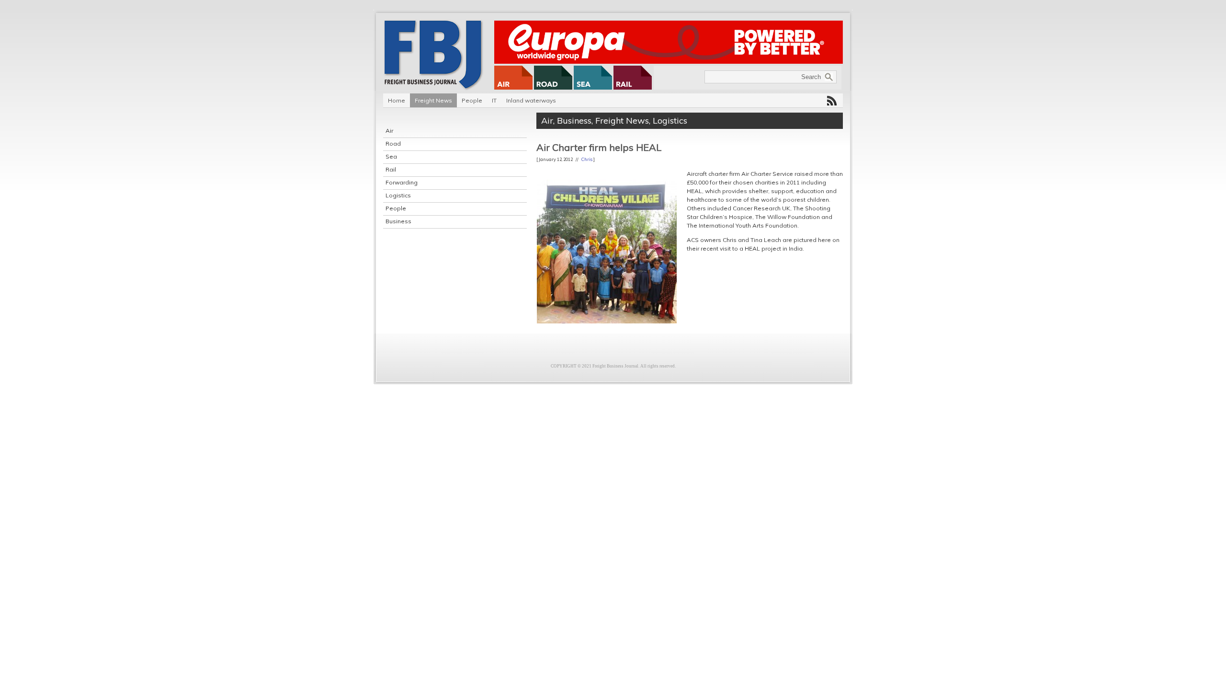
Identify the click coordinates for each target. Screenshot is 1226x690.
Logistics (398, 195)
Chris (586, 159)
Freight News (433, 100)
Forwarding (402, 182)
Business (398, 221)
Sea (391, 156)
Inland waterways (531, 100)
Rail (391, 169)
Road (393, 143)
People (472, 100)
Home (396, 100)
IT (494, 100)
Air (389, 130)
